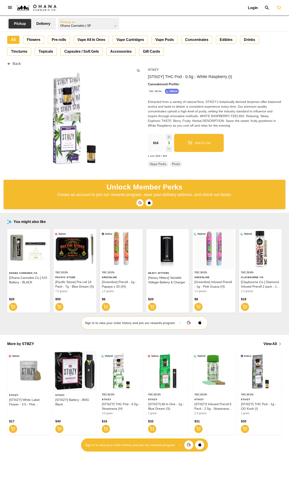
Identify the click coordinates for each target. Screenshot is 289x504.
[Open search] (267, 8)
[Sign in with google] (188, 322)
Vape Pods (158, 164)
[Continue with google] (140, 202)
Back (17, 64)
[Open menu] (10, 7)
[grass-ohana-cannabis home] (36, 8)
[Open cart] (278, 8)
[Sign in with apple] (199, 322)
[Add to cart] (13, 307)
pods (176, 164)
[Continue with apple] (149, 202)
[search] (138, 70)
